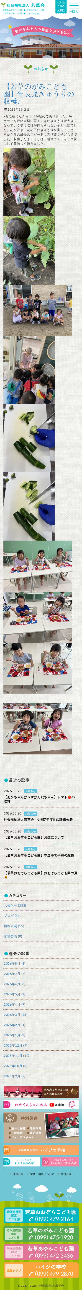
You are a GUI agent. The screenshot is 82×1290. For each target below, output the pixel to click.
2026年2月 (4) (15, 1025)
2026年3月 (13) (15, 1015)
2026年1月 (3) (15, 1035)
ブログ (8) (11, 916)
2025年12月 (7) (15, 1045)
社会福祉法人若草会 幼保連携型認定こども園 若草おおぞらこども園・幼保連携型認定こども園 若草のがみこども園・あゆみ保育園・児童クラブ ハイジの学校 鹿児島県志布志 (23, 8)
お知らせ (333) (15, 905)
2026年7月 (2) (15, 974)
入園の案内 (61, 7)
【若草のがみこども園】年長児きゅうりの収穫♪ (38, 93)
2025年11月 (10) (16, 1055)
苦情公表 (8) (13, 936)
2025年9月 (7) (15, 1076)
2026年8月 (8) (15, 963)
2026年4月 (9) (15, 1004)
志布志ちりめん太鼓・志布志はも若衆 (41, 1092)
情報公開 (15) (14, 926)
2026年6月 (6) (15, 984)
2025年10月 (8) (15, 1066)
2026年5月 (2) (15, 994)
